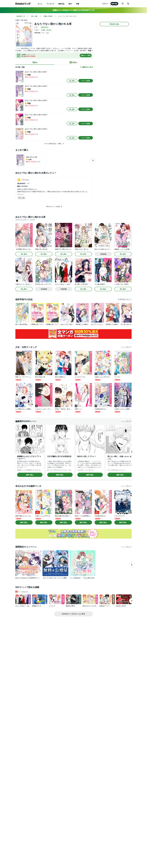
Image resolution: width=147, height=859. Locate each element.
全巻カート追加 (86, 55)
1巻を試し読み (114, 24)
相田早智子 (45, 27)
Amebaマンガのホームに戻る (73, 614)
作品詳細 (103, 254)
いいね (22, 198)
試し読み (72, 81)
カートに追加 (85, 81)
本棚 (77, 4)
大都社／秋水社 (46, 30)
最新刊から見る (87, 67)
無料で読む (30, 475)
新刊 (70, 4)
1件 (47, 33)
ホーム (40, 4)
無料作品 (61, 4)
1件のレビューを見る (53, 206)
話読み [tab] (74, 62)
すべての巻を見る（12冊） (53, 144)
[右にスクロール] (92, 160)
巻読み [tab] (35, 62)
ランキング (50, 4)
